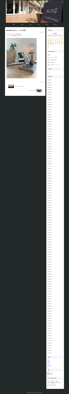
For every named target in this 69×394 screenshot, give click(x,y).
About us (49, 364)
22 (61, 42)
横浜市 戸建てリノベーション (53, 64)
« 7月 (48, 47)
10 (50, 40)
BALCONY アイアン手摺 (52, 57)
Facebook (50, 374)
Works (48, 363)
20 (57, 42)
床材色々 (49, 54)
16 (48, 42)
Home (48, 360)
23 (48, 43)
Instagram (50, 372)
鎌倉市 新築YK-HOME (51, 59)
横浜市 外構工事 (50, 62)
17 (50, 42)
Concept (48, 361)
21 (59, 42)
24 (50, 43)
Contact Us (49, 366)
